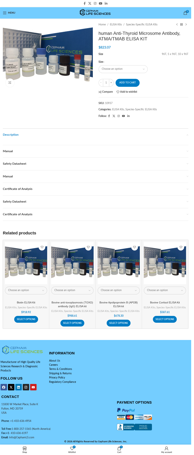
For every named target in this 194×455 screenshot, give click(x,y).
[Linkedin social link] (106, 3)
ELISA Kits (116, 24)
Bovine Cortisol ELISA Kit (165, 302)
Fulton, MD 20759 (12, 408)
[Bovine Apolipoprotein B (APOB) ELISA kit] (119, 263)
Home (102, 24)
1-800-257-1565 (22, 429)
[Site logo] (96, 13)
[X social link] (89, 3)
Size (101, 62)
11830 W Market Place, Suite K (19, 404)
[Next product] (186, 24)
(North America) (41, 429)
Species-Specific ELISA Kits (141, 24)
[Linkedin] (18, 387)
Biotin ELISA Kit (26, 302)
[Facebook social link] (84, 3)
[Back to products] (181, 24)
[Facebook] (4, 387)
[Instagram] (26, 387)
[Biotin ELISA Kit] (26, 263)
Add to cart (127, 82)
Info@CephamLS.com (21, 437)
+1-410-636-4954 (20, 421)
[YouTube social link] (101, 3)
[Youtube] (33, 387)
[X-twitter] (11, 387)
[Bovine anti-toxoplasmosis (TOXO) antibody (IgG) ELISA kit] (72, 263)
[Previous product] (177, 24)
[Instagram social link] (95, 3)
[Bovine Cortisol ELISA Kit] (165, 263)
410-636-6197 (19, 433)
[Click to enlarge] (10, 82)
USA (3, 413)
